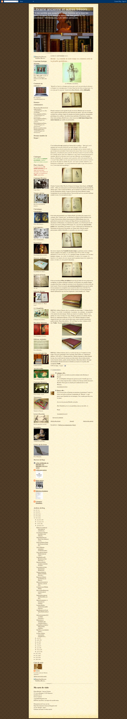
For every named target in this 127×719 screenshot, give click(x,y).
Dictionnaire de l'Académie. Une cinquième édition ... (42, 621)
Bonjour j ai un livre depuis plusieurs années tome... (40, 128)
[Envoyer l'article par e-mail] (65, 365)
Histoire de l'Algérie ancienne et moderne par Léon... (42, 563)
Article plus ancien (88, 421)
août (38, 638)
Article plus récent (55, 421)
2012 (36, 653)
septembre (39, 525)
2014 (36, 516)
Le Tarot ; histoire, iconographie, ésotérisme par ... (41, 634)
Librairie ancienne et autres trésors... (62, 9)
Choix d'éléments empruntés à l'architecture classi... (42, 549)
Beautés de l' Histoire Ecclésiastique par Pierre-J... (41, 578)
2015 (36, 514)
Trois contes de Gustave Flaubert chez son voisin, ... (42, 553)
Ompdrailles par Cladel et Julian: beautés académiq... (42, 626)
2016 (36, 512)
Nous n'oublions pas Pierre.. (40, 123)
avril (38, 646)
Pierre (38, 670)
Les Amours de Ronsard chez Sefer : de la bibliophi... (42, 534)
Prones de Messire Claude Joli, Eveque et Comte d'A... (42, 544)
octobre (38, 523)
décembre (39, 519)
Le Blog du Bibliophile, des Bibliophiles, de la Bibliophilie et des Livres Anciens (42, 465)
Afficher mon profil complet (40, 676)
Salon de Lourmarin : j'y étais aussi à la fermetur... (42, 601)
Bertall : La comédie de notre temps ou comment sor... (42, 529)
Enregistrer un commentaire (58, 417)
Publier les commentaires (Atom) (67, 425)
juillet (38, 640)
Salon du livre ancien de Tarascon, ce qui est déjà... (42, 583)
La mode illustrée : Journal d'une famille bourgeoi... (42, 606)
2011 (36, 655)
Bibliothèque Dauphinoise (42, 491)
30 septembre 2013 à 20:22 (62, 386)
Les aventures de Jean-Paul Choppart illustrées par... (42, 568)
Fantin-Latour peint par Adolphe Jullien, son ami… (42, 596)
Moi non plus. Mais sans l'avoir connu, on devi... (41, 108)
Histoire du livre (40, 480)
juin (38, 642)
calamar (59, 373)
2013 (36, 518)
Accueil (72, 421)
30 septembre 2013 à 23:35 (62, 414)
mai (38, 644)
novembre (39, 521)
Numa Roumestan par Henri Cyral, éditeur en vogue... (43, 539)
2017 (36, 510)
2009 (36, 659)
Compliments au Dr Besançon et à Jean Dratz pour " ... (42, 558)
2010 (36, 657)
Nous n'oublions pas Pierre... (40, 118)
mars (38, 647)
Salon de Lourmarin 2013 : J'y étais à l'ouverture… (42, 616)
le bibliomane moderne (41, 470)
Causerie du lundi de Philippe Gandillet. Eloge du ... (42, 573)
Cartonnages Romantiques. (39, 502)
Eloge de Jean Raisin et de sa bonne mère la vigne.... (42, 591)
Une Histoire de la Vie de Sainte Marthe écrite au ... (43, 611)
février (38, 649)
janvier (38, 651)
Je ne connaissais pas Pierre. (40, 113)
